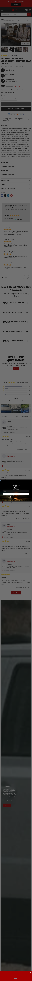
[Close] (30, 972)
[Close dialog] (0, 481)
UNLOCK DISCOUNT (16, 494)
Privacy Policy (20, 978)
